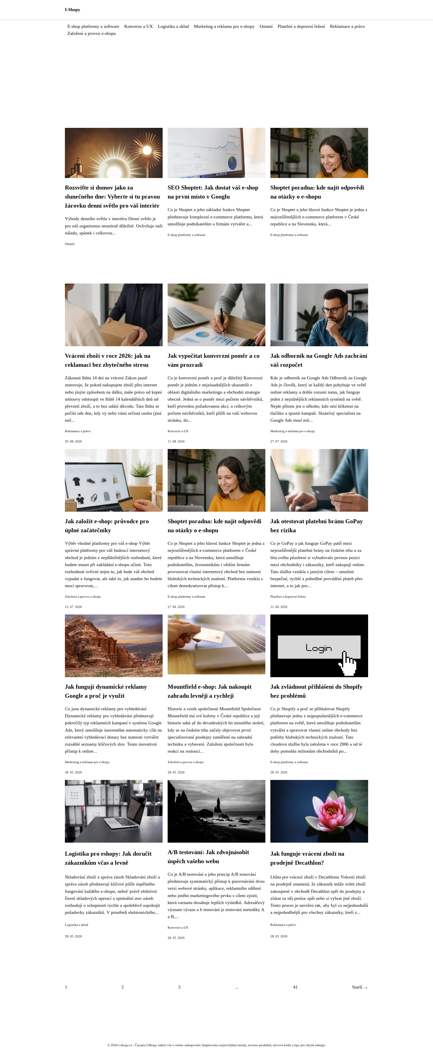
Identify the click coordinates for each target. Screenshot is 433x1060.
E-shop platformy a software (93, 26)
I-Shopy (72, 9)
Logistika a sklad (173, 26)
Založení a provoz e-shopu (91, 33)
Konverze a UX (138, 26)
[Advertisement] (216, 74)
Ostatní (266, 26)
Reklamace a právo (347, 26)
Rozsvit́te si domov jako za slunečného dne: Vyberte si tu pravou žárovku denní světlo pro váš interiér (112, 196)
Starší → (360, 987)
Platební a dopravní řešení (301, 26)
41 (295, 987)
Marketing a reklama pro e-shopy (224, 26)
